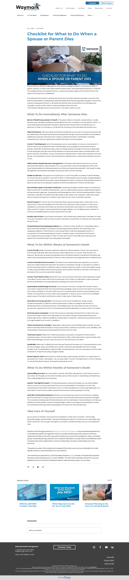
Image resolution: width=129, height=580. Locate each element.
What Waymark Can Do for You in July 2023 (63, 505)
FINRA (92, 567)
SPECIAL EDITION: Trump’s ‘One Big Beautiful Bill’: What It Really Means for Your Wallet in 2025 (30, 505)
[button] (109, 15)
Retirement (45, 15)
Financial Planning (77, 15)
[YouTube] (106, 547)
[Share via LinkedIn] (38, 467)
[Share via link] (43, 467)
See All (109, 480)
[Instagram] (94, 547)
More (90, 15)
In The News (32, 15)
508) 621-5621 (29, 554)
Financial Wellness (60, 15)
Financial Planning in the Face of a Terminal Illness (97, 505)
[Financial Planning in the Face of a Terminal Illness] (97, 492)
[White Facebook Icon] (100, 547)
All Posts (20, 15)
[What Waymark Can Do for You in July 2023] (64, 492)
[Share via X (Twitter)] (33, 467)
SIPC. (95, 567)
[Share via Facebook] (28, 467)
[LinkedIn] (112, 547)
